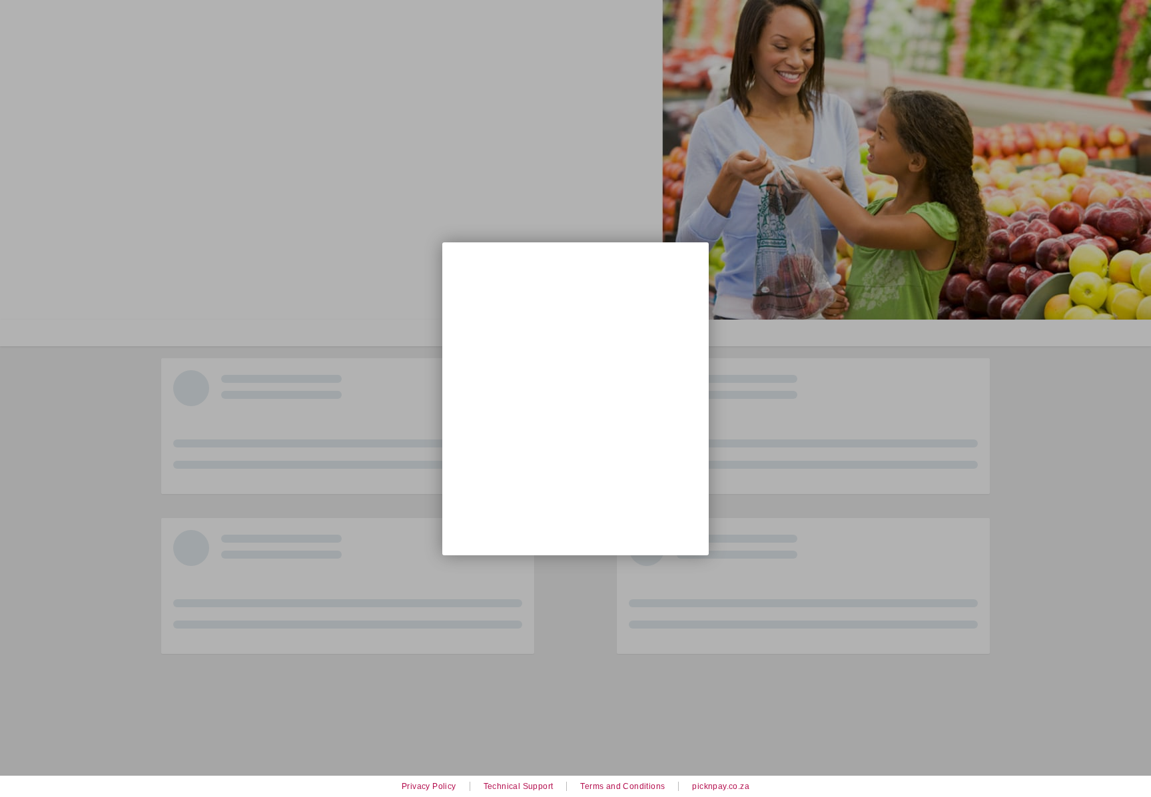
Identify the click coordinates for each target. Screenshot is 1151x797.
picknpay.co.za (720, 786)
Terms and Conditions (622, 786)
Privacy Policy (429, 786)
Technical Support (519, 786)
